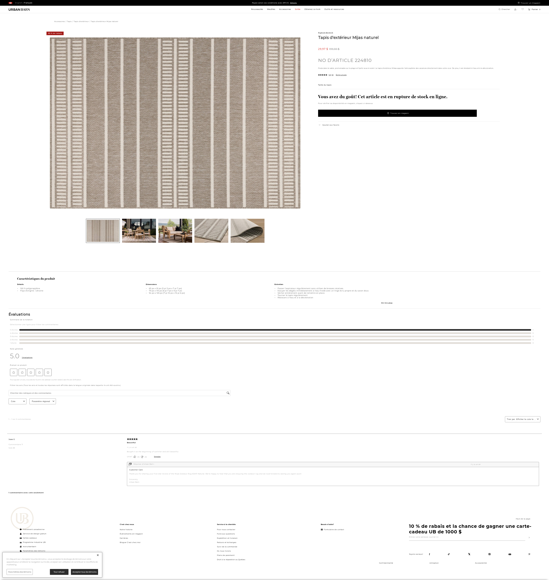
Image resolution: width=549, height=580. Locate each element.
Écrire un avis (341, 75)
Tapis (69, 21)
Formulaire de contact (334, 530)
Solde (297, 9)
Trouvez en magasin (399, 113)
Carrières (124, 538)
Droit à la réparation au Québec (231, 560)
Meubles (271, 9)
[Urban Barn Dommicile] (19, 9)
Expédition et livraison (227, 538)
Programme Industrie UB (34, 542)
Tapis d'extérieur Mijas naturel (348, 37)
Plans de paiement (226, 555)
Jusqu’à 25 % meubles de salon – (274, 3)
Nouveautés (257, 9)
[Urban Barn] (22, 518)
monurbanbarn (29, 547)
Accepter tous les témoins (84, 572)
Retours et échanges (226, 542)
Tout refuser (59, 572)
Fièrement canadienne (34, 529)
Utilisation (434, 563)
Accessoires (285, 9)
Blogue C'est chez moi (130, 542)
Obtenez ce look (312, 9)
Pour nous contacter (226, 530)
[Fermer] (98, 555)
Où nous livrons (224, 551)
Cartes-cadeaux (30, 538)
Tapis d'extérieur (81, 21)
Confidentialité (386, 563)
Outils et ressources (334, 9)
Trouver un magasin (530, 3)
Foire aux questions (226, 534)
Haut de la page (523, 519)
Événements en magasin (131, 534)
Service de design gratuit (34, 534)
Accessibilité (481, 563)
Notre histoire (126, 530)
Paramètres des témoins (34, 551)
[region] (52, 565)
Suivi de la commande (227, 547)
